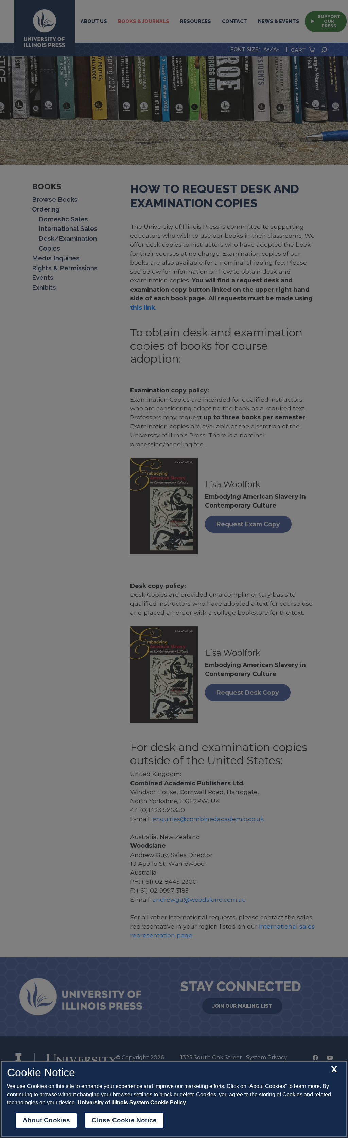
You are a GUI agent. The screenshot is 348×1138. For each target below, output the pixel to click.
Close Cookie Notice (124, 1120)
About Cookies (46, 1120)
